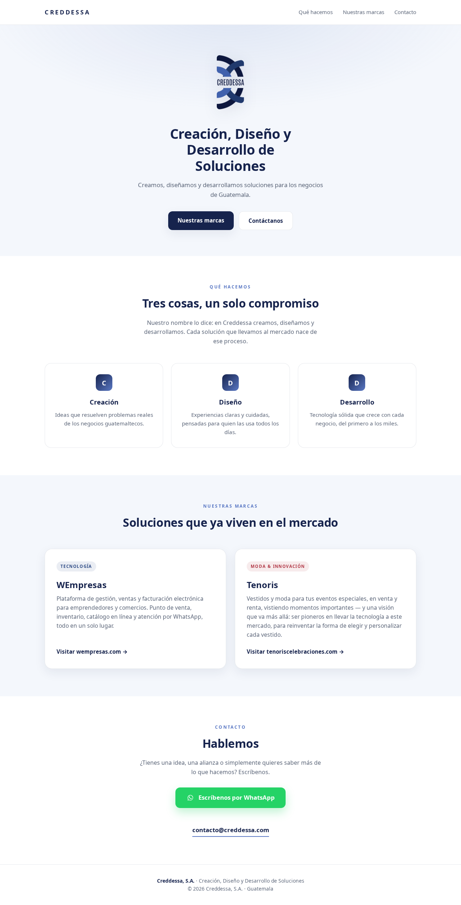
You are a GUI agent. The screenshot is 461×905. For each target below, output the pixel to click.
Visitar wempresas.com (92, 651)
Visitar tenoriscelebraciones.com (295, 651)
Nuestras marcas (363, 12)
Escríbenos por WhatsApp (236, 797)
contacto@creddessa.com (230, 830)
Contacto (405, 12)
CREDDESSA (67, 12)
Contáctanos (266, 220)
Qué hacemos (316, 12)
